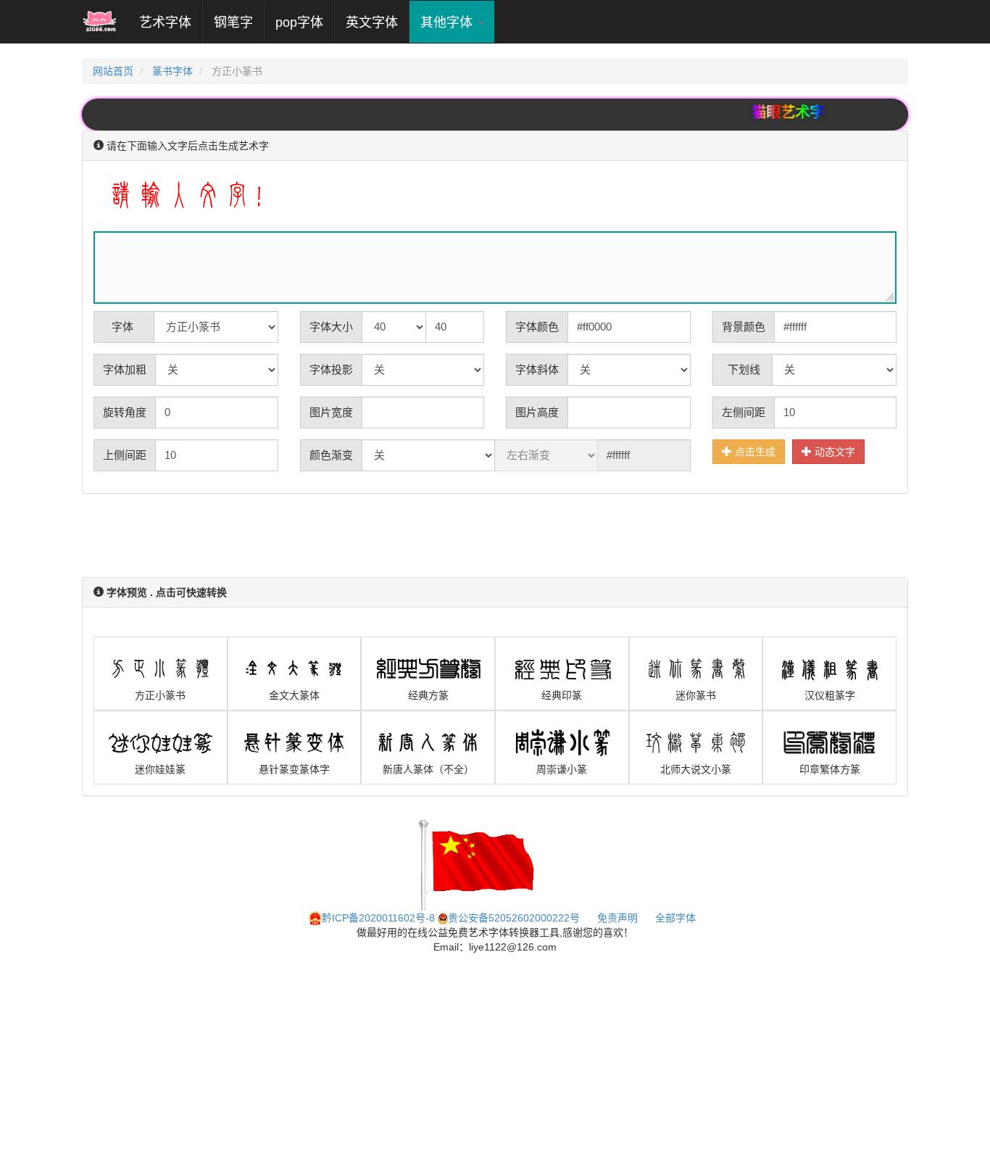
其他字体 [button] (448, 22)
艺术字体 (170, 22)
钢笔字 (233, 22)
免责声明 (617, 918)
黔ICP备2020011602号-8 (378, 918)
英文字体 (372, 22)
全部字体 (675, 918)
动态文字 (833, 451)
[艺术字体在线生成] (99, 22)
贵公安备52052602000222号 (514, 918)
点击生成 (753, 451)
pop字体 (299, 22)
